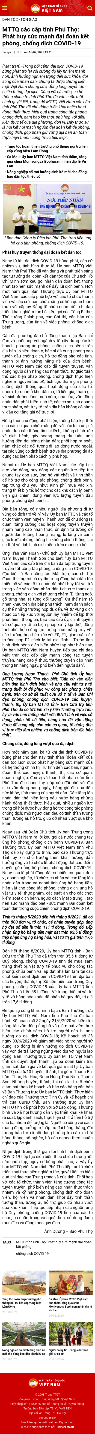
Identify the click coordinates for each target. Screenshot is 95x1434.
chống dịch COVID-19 (32, 1254)
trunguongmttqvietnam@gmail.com (51, 1422)
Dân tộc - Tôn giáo (19, 19)
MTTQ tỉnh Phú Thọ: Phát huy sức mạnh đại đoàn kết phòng (54, 1244)
